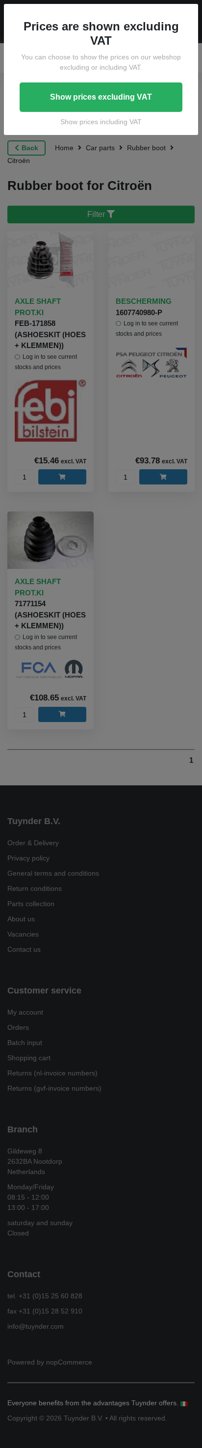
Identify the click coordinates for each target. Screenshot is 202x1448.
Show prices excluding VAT (101, 97)
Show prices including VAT (101, 122)
